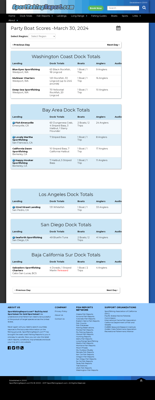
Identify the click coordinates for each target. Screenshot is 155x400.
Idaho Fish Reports (84, 339)
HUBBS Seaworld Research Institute (120, 327)
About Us (59, 315)
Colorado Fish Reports (85, 319)
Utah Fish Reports (84, 368)
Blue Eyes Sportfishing (26, 69)
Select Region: (19, 36)
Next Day (113, 44)
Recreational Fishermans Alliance (119, 331)
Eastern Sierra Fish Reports (87, 321)
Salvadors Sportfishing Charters (26, 269)
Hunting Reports (83, 336)
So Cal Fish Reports (84, 361)
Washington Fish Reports (87, 370)
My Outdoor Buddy (84, 350)
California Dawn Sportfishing (22, 150)
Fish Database (82, 325)
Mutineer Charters (23, 78)
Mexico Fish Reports (84, 343)
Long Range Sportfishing (87, 341)
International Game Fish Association (120, 320)
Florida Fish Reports (84, 330)
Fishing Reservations (85, 327)
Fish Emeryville (24, 122)
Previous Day (21, 44)
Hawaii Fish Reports (84, 334)
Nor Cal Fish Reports (85, 354)
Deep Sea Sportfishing (26, 89)
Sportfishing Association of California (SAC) (121, 312)
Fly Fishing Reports (84, 332)
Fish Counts (81, 323)
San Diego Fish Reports (86, 359)
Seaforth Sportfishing (28, 237)
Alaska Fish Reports (84, 314)
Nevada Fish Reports (85, 352)
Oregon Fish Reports (85, 357)
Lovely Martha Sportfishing (22, 138)
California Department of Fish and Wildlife (119, 323)
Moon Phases (82, 348)
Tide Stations (81, 365)
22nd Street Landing (27, 207)
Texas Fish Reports (84, 363)
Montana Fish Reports (85, 345)
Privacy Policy (61, 311)
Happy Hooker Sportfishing (22, 161)
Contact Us (59, 319)
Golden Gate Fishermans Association (120, 329)
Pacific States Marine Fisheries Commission (117, 317)
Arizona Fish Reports (85, 316)
